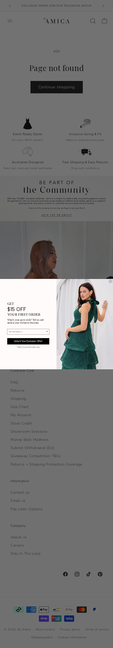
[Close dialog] (110, 281)
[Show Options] (47, 331)
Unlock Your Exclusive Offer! (28, 341)
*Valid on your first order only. (28, 347)
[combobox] (27, 331)
